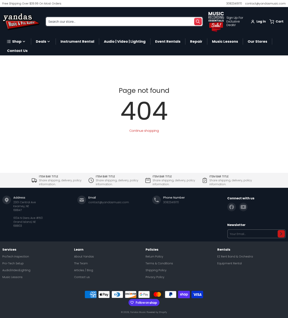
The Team (81, 263)
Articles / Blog (83, 270)
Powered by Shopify (157, 312)
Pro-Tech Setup (13, 263)
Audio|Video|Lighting (16, 270)
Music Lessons (12, 277)
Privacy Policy (155, 277)
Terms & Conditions (159, 263)
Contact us (82, 277)
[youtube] (243, 207)
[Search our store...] (198, 21)
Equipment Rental (229, 263)
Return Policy (154, 256)
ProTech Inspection (15, 256)
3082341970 (234, 3)
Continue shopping (144, 130)
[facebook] (231, 207)
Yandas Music (138, 312)
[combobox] (124, 21)
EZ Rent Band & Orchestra (235, 256)
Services (9, 250)
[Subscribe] (281, 234)
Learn (78, 250)
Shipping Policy (156, 270)
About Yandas (84, 256)
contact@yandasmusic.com (265, 3)
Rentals (223, 250)
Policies (152, 250)
